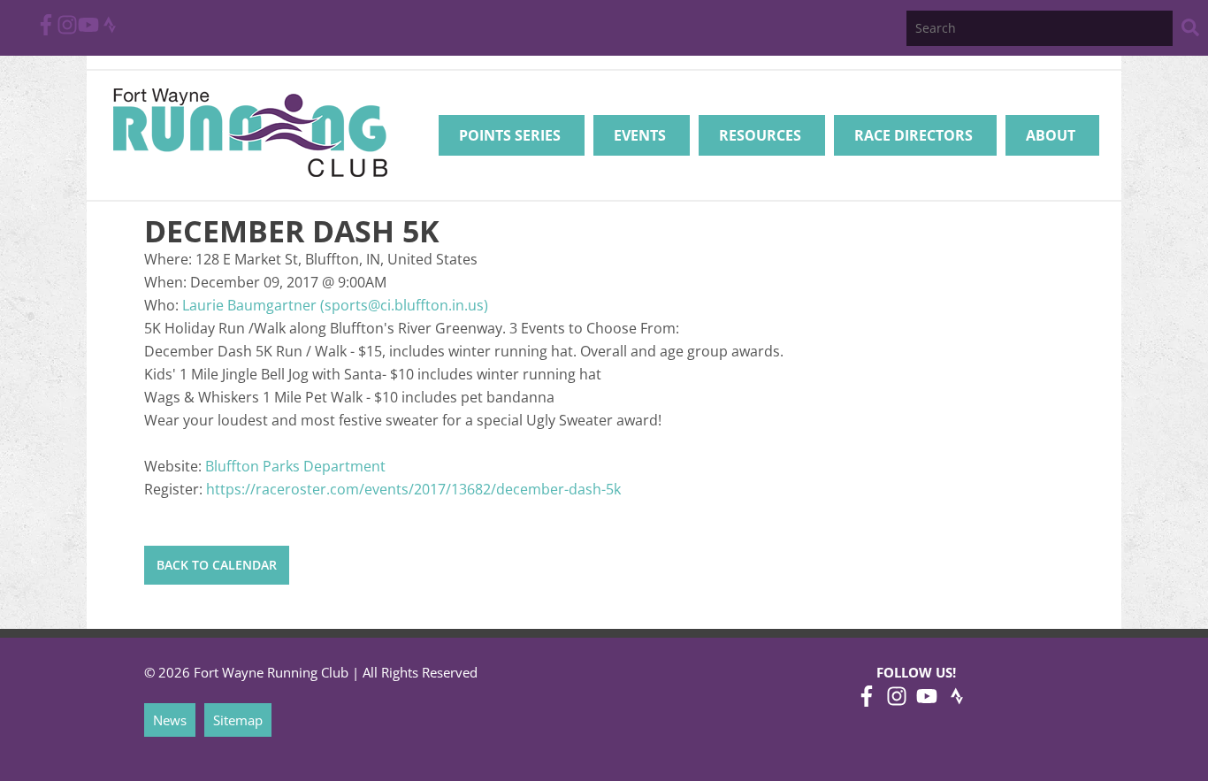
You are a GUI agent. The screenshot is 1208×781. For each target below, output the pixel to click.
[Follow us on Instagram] (67, 30)
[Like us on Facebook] (46, 30)
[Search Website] (1190, 30)
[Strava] (109, 30)
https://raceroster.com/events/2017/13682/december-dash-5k (413, 489)
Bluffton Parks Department (295, 466)
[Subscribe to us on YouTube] (88, 30)
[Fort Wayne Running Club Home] (250, 132)
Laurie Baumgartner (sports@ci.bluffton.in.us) (335, 305)
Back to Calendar (217, 564)
